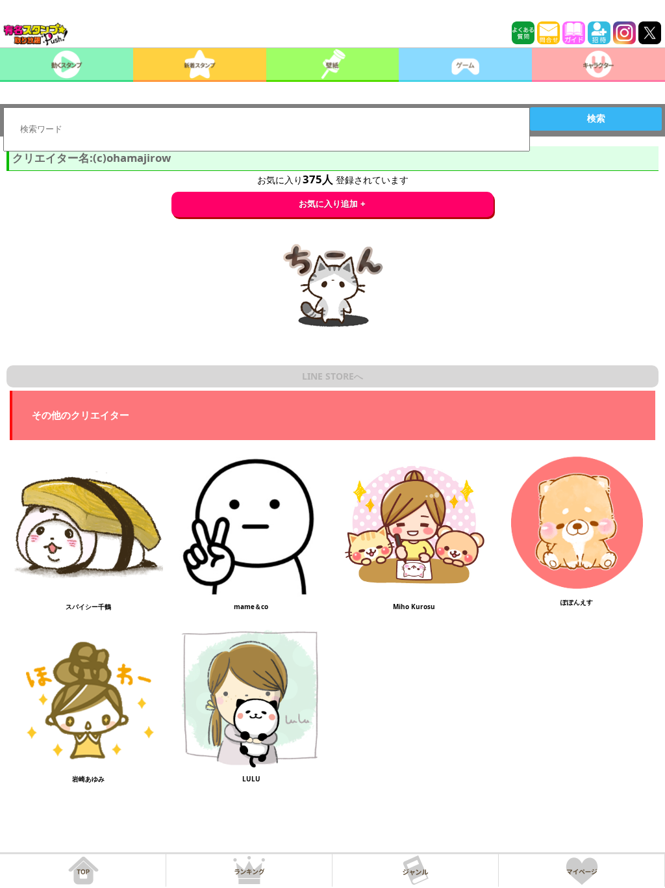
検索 (596, 118)
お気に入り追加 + (332, 204)
